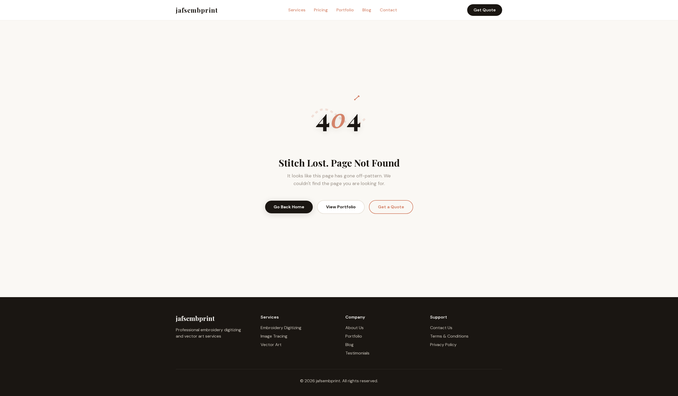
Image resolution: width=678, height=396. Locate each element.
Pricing (321, 10)
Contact (388, 10)
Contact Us (441, 327)
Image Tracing (274, 336)
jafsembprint (197, 10)
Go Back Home (289, 207)
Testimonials (357, 353)
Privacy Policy (443, 344)
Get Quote (485, 10)
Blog (366, 10)
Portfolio (345, 10)
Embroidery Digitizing (281, 327)
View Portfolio (341, 207)
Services (296, 10)
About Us (354, 327)
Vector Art (271, 344)
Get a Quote (391, 207)
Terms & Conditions (449, 336)
